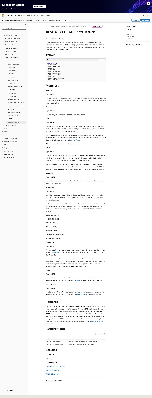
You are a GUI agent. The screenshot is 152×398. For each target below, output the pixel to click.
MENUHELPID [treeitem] (12, 96)
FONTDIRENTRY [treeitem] (12, 77)
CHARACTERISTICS (82, 294)
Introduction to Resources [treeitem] (12, 38)
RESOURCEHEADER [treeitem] (13, 122)
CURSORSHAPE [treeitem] (12, 70)
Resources (49, 358)
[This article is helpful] (141, 45)
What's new (136, 20)
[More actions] (104, 26)
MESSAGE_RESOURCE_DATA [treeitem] (16, 103)
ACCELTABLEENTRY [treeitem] (13, 64)
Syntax (129, 29)
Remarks (129, 34)
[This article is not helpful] (143, 45)
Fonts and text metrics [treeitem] (10, 138)
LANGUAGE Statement (53, 370)
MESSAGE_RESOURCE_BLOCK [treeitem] (16, 99)
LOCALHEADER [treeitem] (12, 90)
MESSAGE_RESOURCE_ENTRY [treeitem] (16, 106)
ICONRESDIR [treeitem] (11, 83)
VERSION (79, 280)
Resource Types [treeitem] (11, 125)
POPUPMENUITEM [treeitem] (13, 115)
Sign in (148, 15)
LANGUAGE (55, 252)
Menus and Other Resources (77, 26)
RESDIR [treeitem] (10, 119)
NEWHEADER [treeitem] (11, 109)
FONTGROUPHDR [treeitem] (13, 80)
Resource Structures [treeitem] (14, 61)
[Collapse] (25, 24)
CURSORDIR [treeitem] (11, 67)
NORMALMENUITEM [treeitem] (14, 112)
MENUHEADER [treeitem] (12, 93)
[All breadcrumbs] (47, 26)
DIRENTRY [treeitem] (11, 74)
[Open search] (143, 15)
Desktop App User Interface (58, 26)
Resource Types (74, 140)
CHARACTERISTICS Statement (55, 366)
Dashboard (145, 20)
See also (129, 39)
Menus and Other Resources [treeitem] (12, 32)
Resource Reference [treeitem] (12, 48)
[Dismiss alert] (148, 3)
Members (129, 32)
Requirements (131, 36)
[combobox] (14, 28)
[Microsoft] (3, 15)
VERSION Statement (52, 374)
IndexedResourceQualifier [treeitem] (15, 87)
